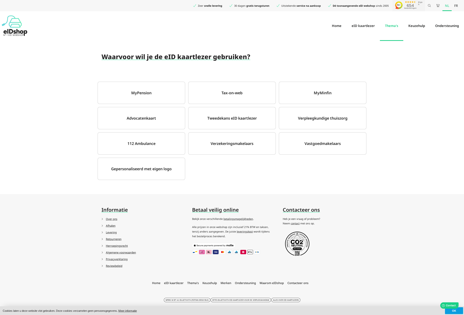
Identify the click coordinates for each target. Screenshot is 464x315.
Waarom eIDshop (272, 283)
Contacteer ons (297, 283)
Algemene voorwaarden (121, 252)
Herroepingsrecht (117, 246)
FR (456, 5)
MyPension (141, 92)
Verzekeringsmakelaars (232, 143)
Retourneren (113, 239)
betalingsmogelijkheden (238, 219)
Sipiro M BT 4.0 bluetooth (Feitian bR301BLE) (187, 300)
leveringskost (245, 231)
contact (295, 223)
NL (447, 5)
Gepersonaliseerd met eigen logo (141, 168)
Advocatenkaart (141, 118)
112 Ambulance (141, 143)
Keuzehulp (416, 26)
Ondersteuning (447, 26)
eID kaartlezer (363, 26)
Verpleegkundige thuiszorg (322, 118)
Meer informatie (127, 310)
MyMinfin (323, 92)
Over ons (111, 219)
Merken (226, 283)
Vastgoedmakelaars (322, 143)
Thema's (391, 26)
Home (336, 26)
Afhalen (110, 225)
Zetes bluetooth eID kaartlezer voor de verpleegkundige (240, 300)
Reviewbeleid (114, 266)
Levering (111, 232)
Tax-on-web (232, 92)
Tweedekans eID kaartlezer (232, 118)
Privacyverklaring (117, 259)
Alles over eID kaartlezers (286, 300)
